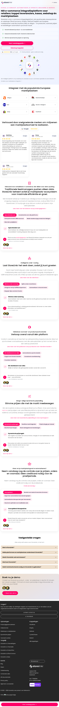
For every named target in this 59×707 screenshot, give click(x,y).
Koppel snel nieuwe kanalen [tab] (13, 356)
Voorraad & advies (5, 638)
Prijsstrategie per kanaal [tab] (46, 424)
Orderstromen (4, 628)
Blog (2, 664)
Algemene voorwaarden (7, 684)
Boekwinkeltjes (40, 98)
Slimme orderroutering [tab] (11, 284)
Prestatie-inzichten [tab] (10, 360)
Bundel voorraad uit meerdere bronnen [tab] (35, 492)
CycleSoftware (33, 634)
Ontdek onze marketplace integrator (11, 81)
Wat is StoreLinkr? (8, 547)
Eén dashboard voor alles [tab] (12, 353)
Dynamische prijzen (6, 634)
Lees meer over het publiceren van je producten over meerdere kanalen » (29, 346)
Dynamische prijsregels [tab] (11, 424)
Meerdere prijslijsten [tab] (11, 222)
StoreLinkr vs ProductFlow (7, 650)
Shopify (31, 628)
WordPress (32, 624)
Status (2, 695)
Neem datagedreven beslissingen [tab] (30, 428)
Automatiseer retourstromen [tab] (38, 287)
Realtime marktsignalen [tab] (29, 424)
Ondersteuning (5, 670)
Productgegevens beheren (8, 624)
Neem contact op (30, 612)
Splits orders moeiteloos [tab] (29, 284)
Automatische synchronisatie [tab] (31, 353)
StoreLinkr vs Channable (7, 647)
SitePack (32, 631)
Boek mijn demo (7, 248)
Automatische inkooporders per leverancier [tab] (18, 499)
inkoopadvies (17, 492)
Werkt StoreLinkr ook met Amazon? (13, 557)
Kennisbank (30, 616)
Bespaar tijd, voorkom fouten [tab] (13, 291)
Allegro (9, 98)
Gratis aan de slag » (29, 486)
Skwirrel (31, 638)
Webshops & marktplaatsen (8, 631)
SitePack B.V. (27, 690)
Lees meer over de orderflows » (29, 277)
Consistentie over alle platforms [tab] (28, 215)
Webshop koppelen (17, 48)
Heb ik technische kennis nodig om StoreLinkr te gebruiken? (21, 567)
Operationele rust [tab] (10, 215)
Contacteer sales (5, 674)
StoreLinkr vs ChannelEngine (8, 643)
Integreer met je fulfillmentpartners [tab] (15, 287)
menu (55, 2)
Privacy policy (4, 680)
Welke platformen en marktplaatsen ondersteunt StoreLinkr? (22, 552)
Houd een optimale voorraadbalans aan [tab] (16, 503)
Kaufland (38, 112)
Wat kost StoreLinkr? (9, 562)
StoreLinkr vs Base (5, 657)
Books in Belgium (41, 105)
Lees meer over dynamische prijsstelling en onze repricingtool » (29, 418)
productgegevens (21, 237)
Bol (8, 105)
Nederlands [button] (35, 661)
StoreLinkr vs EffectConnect (8, 653)
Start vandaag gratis (16, 43)
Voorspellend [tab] (13, 492)
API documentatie (5, 677)
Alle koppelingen (34, 641)
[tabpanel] (29, 230)
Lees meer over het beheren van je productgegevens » (29, 208)
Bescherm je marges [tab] (11, 428)
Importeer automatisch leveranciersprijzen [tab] (17, 496)
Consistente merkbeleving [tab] (32, 356)
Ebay (8, 112)
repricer (4, 410)
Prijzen (2, 667)
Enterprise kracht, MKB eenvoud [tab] (14, 218)
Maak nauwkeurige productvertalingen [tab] (38, 218)
